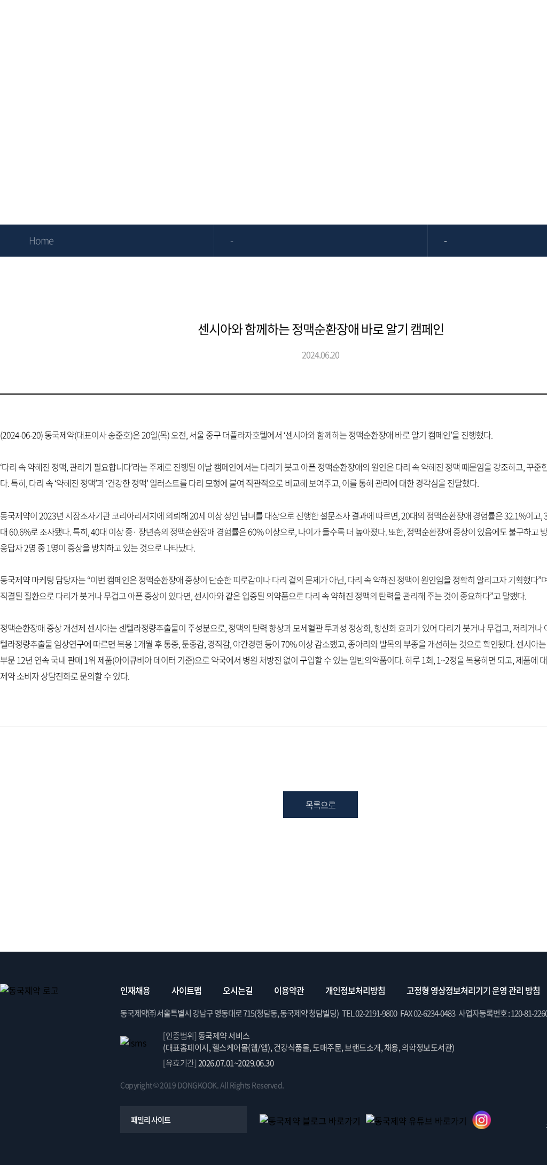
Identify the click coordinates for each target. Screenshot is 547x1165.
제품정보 (217, 24)
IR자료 (294, 24)
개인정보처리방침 (355, 990)
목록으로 (320, 804)
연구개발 (371, 24)
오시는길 (238, 990)
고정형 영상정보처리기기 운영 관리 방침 (473, 990)
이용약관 (289, 990)
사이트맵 (186, 990)
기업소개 (140, 24)
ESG (447, 24)
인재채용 (135, 990)
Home (41, 240)
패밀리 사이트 (150, 1119)
